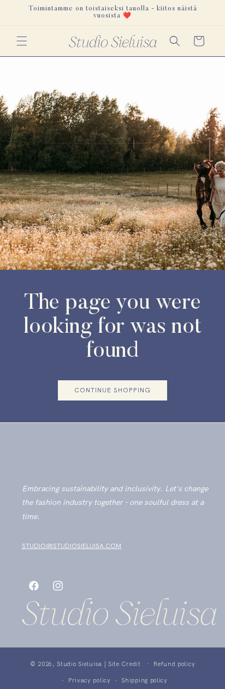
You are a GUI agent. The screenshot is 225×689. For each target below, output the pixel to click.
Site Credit (124, 663)
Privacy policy (89, 680)
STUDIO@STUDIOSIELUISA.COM (71, 545)
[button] (22, 41)
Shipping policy (144, 680)
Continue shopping (112, 390)
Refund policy (174, 664)
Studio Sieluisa (79, 663)
